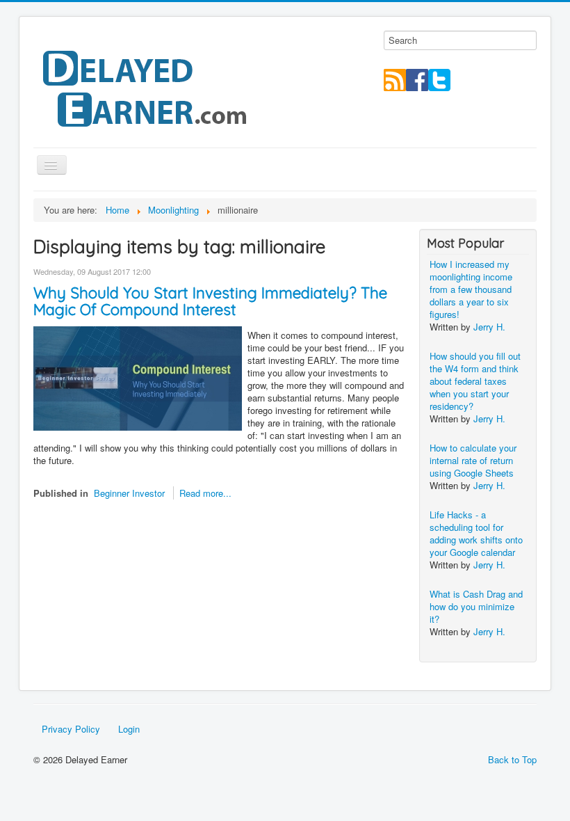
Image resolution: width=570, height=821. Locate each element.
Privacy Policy (71, 728)
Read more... (205, 493)
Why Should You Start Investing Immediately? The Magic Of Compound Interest (210, 301)
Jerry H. (489, 326)
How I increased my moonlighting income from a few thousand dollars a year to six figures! (471, 289)
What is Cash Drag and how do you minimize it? (476, 606)
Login (129, 728)
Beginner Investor (129, 493)
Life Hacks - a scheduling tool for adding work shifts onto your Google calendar (476, 533)
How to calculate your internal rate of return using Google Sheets (473, 460)
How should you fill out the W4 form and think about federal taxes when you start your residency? (475, 381)
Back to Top (512, 759)
